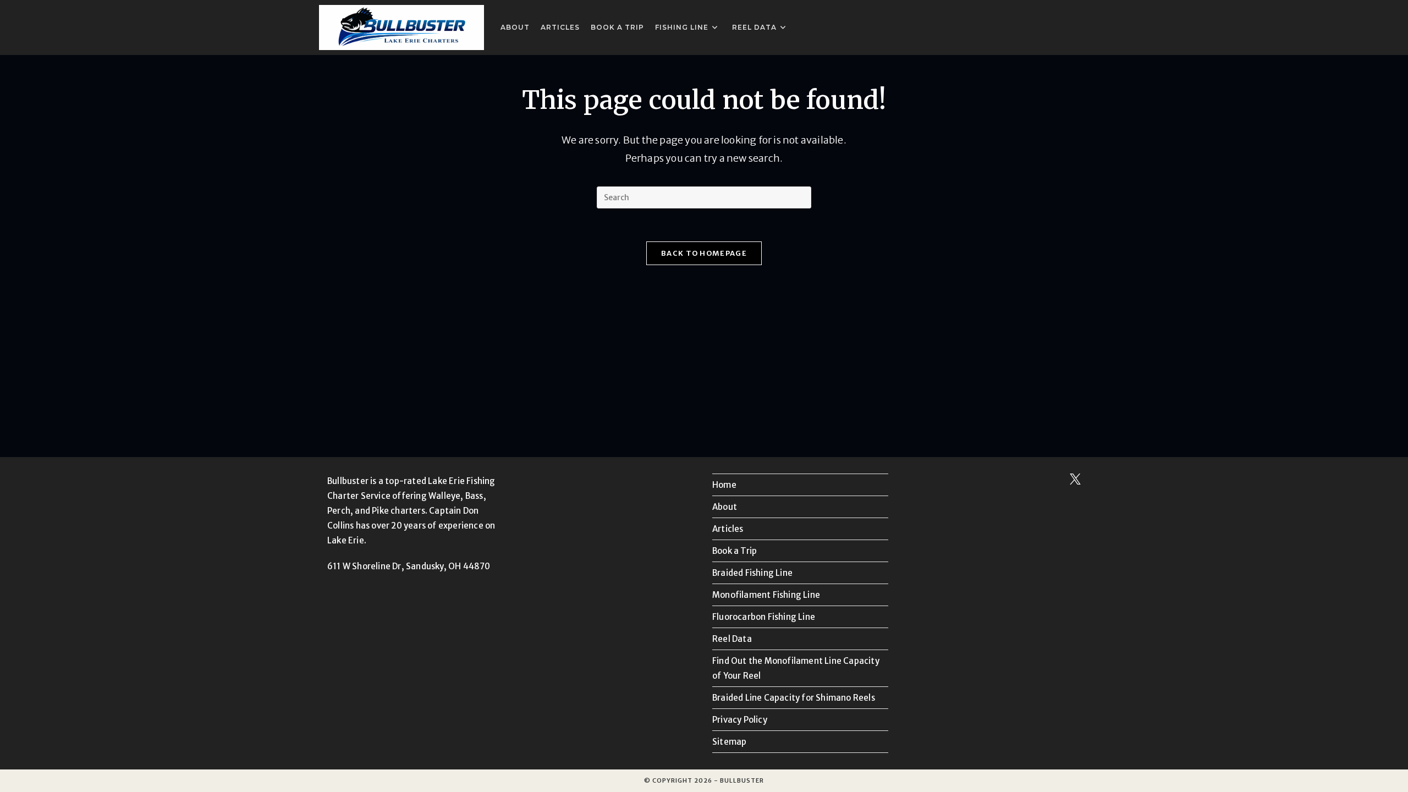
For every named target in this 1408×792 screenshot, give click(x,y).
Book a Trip (734, 551)
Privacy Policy (739, 719)
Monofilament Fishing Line (766, 595)
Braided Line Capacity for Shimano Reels (793, 697)
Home (724, 485)
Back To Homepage (704, 253)
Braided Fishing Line (752, 573)
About (724, 507)
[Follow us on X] (1075, 481)
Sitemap (729, 741)
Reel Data (732, 639)
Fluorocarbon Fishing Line (763, 617)
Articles (728, 529)
